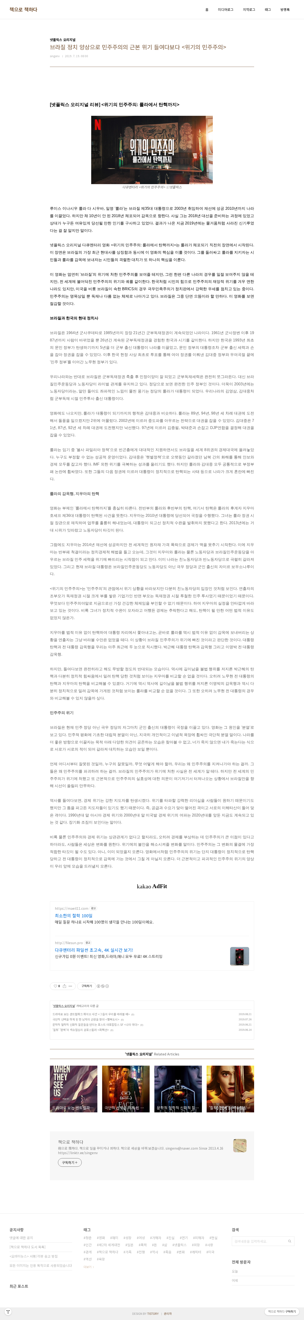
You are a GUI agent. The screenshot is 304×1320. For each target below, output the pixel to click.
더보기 (87, 1267)
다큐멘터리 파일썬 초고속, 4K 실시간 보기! (94, 950)
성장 (128, 1237)
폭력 (144, 1244)
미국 (211, 1252)
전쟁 (142, 1252)
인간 (89, 1244)
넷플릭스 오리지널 (64, 1006)
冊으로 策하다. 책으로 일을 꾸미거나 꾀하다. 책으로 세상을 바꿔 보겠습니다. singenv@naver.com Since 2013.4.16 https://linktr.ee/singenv (140, 1150)
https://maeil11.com (71, 908)
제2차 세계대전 (109, 1244)
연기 (185, 1237)
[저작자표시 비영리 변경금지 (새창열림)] (102, 986)
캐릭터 (196, 1252)
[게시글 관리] (70, 986)
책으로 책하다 (24, 9)
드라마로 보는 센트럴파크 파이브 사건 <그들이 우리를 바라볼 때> (91, 1014)
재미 (115, 1237)
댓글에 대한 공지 (21, 1237)
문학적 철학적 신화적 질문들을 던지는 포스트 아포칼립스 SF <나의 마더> (95, 1024)
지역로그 (249, 9)
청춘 (89, 1237)
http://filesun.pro (69, 943)
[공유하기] (64, 986)
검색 (289, 1241)
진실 (171, 1237)
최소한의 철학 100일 (74, 915)
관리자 (168, 1313)
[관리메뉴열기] (8, 1311)
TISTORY (153, 1313)
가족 (128, 1252)
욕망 (102, 1259)
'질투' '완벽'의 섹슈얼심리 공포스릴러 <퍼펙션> (80, 1030)
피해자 (199, 1237)
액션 (89, 1259)
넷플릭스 (180, 1244)
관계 (89, 1252)
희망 (197, 1244)
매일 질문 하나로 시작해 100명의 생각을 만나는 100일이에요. (104, 921)
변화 (182, 1252)
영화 (102, 1237)
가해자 (156, 1237)
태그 (268, 9)
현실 (214, 1237)
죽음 (168, 1252)
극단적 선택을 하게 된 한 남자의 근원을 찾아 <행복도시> (85, 1019)
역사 (155, 1252)
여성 (142, 1237)
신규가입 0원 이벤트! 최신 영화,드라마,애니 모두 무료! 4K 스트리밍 (108, 956)
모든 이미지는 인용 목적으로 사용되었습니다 (41, 1265)
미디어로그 (225, 9)
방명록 (285, 9)
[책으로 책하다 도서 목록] (28, 1247)
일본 (130, 1244)
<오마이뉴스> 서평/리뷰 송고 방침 (34, 1256)
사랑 (210, 1244)
